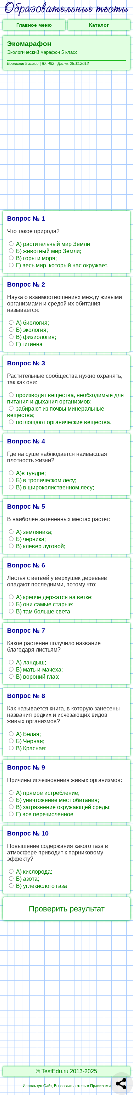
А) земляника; (33, 532)
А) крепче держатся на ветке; (54, 597)
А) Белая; (28, 734)
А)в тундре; (30, 473)
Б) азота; (27, 879)
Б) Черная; (29, 741)
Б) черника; (30, 539)
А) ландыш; (30, 662)
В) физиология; (35, 337)
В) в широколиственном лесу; (54, 487)
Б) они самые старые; (44, 604)
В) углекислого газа (41, 886)
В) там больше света (42, 611)
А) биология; (32, 323)
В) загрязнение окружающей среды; (63, 807)
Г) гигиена (29, 344)
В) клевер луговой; (40, 546)
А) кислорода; (33, 872)
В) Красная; (30, 748)
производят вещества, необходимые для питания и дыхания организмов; (65, 398)
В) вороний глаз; (37, 677)
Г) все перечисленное (44, 814)
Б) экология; (31, 330)
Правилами (100, 1086)
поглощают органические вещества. (63, 422)
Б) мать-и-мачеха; (39, 670)
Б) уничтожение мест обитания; (57, 800)
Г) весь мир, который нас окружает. (61, 265)
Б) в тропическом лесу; (45, 480)
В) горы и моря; (36, 258)
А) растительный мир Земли (52, 244)
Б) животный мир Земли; (48, 251)
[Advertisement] (66, 140)
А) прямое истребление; (47, 793)
